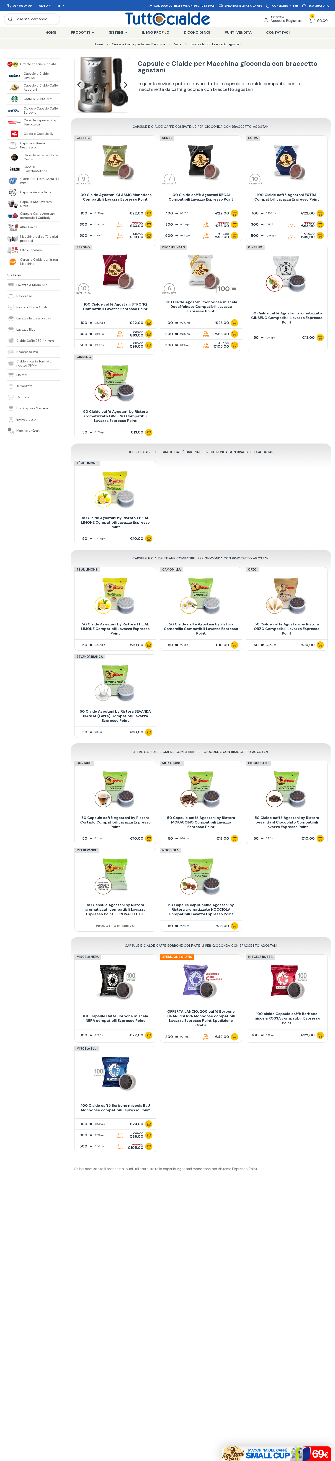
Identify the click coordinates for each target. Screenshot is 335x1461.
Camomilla (171, 569)
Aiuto (43, 6)
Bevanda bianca (90, 657)
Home (51, 32)
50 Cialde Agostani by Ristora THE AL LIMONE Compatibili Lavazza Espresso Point (115, 522)
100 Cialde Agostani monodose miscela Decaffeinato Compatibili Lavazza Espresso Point (201, 307)
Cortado (84, 763)
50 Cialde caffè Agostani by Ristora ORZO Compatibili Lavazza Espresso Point (287, 629)
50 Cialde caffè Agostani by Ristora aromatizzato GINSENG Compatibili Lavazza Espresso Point (115, 416)
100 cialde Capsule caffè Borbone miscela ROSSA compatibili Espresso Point (286, 1018)
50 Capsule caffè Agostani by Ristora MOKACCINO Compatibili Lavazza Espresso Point (201, 822)
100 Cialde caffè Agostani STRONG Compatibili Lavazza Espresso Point (115, 306)
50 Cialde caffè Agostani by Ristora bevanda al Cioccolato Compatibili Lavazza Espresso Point (287, 822)
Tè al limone (87, 463)
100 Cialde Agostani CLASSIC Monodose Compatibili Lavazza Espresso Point (115, 197)
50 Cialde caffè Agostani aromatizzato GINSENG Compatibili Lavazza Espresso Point (286, 318)
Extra (253, 138)
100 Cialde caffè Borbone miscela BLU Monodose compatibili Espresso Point (115, 1107)
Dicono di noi (197, 32)
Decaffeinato (173, 247)
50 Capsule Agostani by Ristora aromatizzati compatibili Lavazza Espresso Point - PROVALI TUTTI (115, 909)
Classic (83, 138)
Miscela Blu (86, 1048)
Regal (167, 138)
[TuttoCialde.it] (167, 19)
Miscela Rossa (260, 957)
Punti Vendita (238, 32)
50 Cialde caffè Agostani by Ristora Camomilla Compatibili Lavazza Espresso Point (201, 629)
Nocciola (170, 850)
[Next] (125, 85)
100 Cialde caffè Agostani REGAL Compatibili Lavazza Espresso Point (201, 197)
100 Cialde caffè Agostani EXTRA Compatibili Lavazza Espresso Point (286, 197)
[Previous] (80, 85)
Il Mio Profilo (155, 32)
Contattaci (278, 32)
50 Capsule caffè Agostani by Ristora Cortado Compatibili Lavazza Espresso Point (115, 822)
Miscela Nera (88, 957)
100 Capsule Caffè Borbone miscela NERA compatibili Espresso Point (115, 1018)
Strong (83, 247)
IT (59, 6)
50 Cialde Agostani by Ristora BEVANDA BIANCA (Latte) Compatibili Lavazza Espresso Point (115, 716)
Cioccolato (258, 763)
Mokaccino (172, 763)
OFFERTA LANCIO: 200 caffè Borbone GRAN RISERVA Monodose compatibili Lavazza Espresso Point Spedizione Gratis (201, 1018)
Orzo (252, 569)
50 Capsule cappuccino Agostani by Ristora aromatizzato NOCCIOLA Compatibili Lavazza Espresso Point (201, 909)
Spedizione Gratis (177, 957)
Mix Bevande (87, 850)
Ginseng (255, 247)
